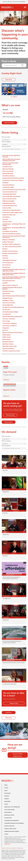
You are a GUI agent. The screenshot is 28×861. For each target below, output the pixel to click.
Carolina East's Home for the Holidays (12, 180)
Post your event (10, 415)
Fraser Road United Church (9, 205)
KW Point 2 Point (7, 221)
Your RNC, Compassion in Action (11, 351)
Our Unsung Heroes (7, 262)
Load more (8, 712)
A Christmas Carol (7, 166)
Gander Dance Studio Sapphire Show (12, 212)
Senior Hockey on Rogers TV (10, 285)
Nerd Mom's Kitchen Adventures (11, 244)
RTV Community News (11, 117)
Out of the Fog (6, 265)
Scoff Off (4, 283)
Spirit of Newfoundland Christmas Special (13, 296)
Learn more (8, 79)
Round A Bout (6, 267)
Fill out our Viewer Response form (18, 755)
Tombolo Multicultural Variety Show (12, 316)
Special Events (6, 293)
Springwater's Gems (7, 300)
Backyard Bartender (7, 173)
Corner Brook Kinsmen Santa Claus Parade (13, 189)
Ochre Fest (5, 258)
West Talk (5, 330)
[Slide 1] (13, 97)
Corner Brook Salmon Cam (9, 192)
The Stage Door (6, 314)
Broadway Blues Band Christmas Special (13, 178)
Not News (5, 255)
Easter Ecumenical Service (9, 198)
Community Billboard (8, 185)
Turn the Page (6, 321)
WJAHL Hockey (6, 337)
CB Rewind (5, 182)
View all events (8, 422)
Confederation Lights (8, 187)
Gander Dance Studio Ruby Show (11, 210)
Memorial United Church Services (11, 233)
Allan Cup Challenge (8, 169)
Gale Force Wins (6, 208)
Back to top (8, 717)
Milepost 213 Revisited (8, 239)
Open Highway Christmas (9, 260)
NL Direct (4, 249)
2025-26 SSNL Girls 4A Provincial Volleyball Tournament (11, 160)
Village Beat (5, 328)
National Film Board (7, 242)
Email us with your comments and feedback (14, 1)
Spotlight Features (7, 298)
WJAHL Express (6, 335)
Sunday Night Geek (7, 305)
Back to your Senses (7, 171)
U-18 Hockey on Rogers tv (9, 323)
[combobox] (12, 65)
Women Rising (6, 339)
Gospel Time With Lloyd (8, 214)
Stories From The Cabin (8, 302)
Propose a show (14, 703)
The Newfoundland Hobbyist (10, 312)
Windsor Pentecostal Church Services (12, 332)
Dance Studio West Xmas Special (11, 196)
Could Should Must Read (9, 194)
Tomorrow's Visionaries (8, 318)
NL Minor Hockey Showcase (10, 251)
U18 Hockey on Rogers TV (9, 325)
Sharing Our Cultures (8, 291)
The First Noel (6, 309)
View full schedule (9, 122)
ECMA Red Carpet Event (8, 203)
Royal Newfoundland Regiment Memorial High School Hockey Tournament (13, 277)
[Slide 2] (14, 97)
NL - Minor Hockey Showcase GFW (11, 246)
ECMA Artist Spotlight (8, 201)
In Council (5, 219)
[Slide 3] (16, 97)
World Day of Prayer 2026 (9, 346)
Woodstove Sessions (7, 341)
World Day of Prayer (7, 344)
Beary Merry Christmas (8, 176)
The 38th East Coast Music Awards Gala (13, 307)
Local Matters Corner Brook (9, 231)
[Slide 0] (11, 97)
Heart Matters (6, 217)
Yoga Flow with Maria (8, 348)
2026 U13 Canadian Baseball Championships (10, 163)
